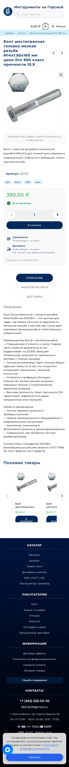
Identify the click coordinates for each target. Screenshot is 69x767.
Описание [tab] (34, 278)
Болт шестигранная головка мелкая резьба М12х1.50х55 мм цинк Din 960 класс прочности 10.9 (25, 505)
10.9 (8, 182)
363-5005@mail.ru (34, 707)
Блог (34, 604)
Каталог (34, 560)
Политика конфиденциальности (34, 659)
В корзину (34, 225)
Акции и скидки (34, 610)
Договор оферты (34, 653)
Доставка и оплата (34, 572)
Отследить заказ (34, 627)
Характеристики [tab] (34, 287)
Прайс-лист (34, 566)
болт (17, 182)
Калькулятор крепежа (34, 583)
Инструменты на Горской (38, 7)
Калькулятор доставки (34, 632)
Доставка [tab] (34, 296)
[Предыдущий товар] (53, 53)
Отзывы (34, 615)
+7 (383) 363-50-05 (34, 701)
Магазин (34, 554)
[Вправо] (62, 495)
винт (38, 182)
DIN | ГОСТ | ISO (34, 577)
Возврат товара (34, 670)
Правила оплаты (34, 665)
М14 (28, 182)
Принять (34, 757)
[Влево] (7, 495)
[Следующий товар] (62, 53)
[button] (61, 75)
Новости (34, 621)
